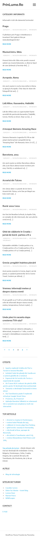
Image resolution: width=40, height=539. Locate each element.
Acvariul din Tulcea (12, 180)
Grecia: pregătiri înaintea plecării (19, 262)
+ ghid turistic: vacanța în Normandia (19, 427)
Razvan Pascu (11, 495)
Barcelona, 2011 (11, 154)
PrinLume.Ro (13, 5)
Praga (5, 26)
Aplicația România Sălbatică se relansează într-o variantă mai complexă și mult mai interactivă (20, 403)
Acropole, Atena (11, 77)
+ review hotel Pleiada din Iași (17, 422)
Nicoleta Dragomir (19, 30)
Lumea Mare (10, 493)
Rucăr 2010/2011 (11, 206)
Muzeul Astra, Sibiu (12, 52)
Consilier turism (11, 488)
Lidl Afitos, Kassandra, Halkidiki (18, 103)
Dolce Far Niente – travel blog (17, 490)
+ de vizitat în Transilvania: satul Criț (19, 435)
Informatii (33, 30)
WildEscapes (10, 498)
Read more (7, 44)
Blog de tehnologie (13, 474)
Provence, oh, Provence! (15, 399)
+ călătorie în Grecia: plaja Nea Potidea (20, 425)
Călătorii (32, 238)
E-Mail (5, 511)
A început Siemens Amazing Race (19, 129)
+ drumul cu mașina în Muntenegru (19, 420)
